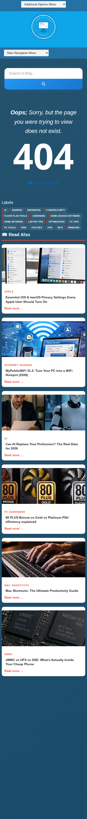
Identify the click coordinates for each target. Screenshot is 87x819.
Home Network (13, 221)
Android (17, 210)
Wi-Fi (60, 227)
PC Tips (74, 221)
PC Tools (10, 227)
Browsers (34, 210)
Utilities (36, 227)
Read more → (13, 308)
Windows (73, 227)
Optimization (56, 221)
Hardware (39, 216)
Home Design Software (65, 216)
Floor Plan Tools (15, 216)
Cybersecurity (55, 210)
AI (5, 210)
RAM (23, 227)
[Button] (43, 84)
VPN (50, 227)
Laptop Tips (35, 221)
